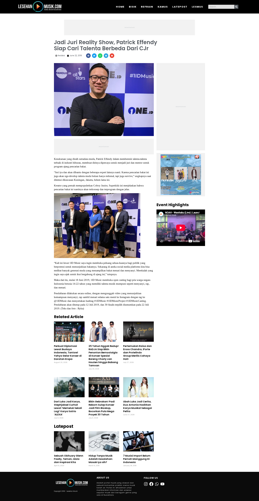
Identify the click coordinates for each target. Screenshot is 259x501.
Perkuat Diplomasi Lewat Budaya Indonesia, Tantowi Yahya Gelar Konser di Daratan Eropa (68, 352)
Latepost (180, 6)
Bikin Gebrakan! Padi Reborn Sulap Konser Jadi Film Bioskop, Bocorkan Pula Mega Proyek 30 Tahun (102, 408)
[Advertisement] (129, 27)
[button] (88, 55)
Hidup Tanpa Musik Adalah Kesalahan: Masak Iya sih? (101, 459)
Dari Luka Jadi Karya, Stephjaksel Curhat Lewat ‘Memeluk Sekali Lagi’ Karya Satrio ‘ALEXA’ (68, 408)
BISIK (133, 6)
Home (120, 6)
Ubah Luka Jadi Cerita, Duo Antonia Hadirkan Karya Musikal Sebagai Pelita (137, 406)
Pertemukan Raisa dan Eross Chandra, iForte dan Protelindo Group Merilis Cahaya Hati (137, 352)
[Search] (236, 7)
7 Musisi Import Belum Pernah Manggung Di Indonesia (136, 459)
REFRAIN (147, 6)
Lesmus (197, 6)
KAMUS (163, 6)
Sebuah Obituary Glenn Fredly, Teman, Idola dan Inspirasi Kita (68, 459)
